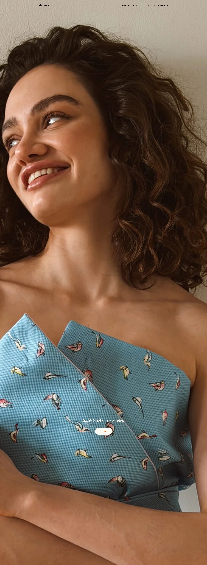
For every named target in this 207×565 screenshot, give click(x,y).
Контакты (163, 5)
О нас (146, 5)
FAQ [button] (154, 5)
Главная (126, 5)
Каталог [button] (137, 5)
